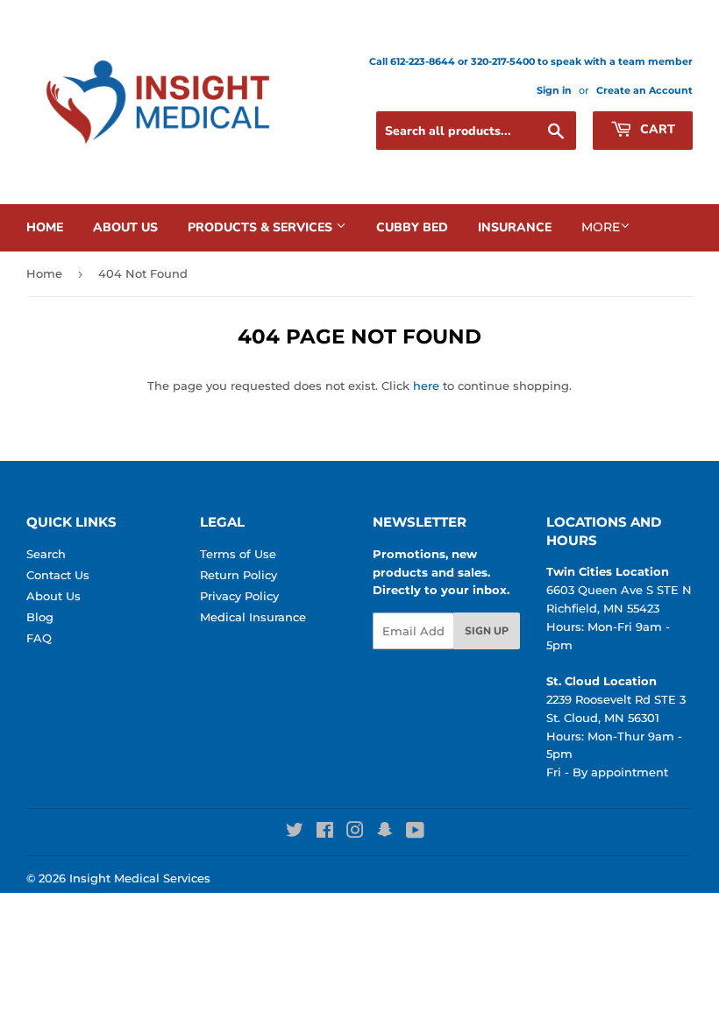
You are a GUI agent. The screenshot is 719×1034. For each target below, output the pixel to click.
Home (44, 227)
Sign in (554, 90)
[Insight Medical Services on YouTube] (415, 832)
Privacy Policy (239, 596)
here (426, 386)
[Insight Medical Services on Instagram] (355, 832)
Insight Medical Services (139, 878)
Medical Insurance (253, 617)
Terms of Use (238, 554)
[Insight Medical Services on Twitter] (294, 832)
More (600, 227)
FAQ (39, 638)
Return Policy (238, 575)
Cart (656, 129)
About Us (125, 227)
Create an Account (644, 90)
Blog (39, 617)
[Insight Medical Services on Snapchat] (385, 832)
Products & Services (262, 227)
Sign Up (487, 631)
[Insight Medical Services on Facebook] (325, 832)
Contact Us (57, 575)
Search (46, 554)
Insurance (515, 227)
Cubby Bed (412, 227)
